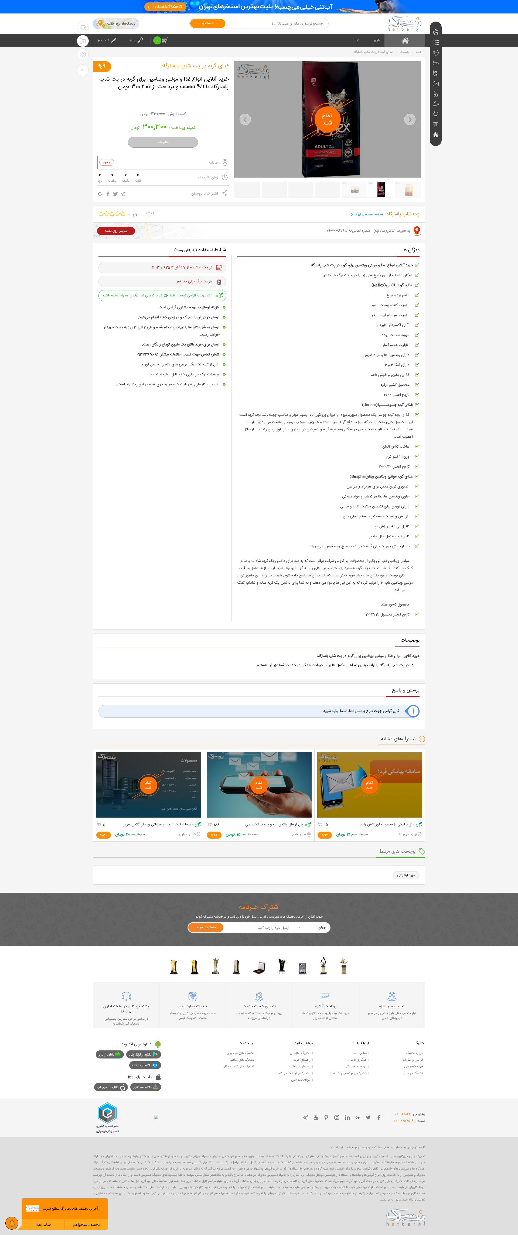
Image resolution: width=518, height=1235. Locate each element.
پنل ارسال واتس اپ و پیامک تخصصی (274, 824)
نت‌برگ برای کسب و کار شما (349, 1073)
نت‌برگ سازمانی (300, 1053)
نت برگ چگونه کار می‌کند (294, 1073)
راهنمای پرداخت (300, 1066)
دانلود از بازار (106, 1054)
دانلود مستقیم (142, 1087)
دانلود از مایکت (142, 1065)
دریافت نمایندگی (356, 1066)
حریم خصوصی (413, 1066)
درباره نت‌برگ (414, 1053)
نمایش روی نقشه (116, 231)
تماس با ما (360, 1053)
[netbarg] (405, 1216)
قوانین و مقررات (413, 1060)
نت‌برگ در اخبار (413, 1073)
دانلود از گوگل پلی (140, 1054)
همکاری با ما (359, 1060)
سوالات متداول (301, 1080)
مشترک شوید (206, 927)
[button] (245, 119)
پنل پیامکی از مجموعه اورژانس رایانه (386, 824)
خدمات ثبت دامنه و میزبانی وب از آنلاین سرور (157, 824)
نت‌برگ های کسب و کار (239, 1066)
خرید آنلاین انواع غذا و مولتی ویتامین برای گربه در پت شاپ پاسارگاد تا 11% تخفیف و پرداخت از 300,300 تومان (164, 83)
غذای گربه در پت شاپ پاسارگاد (195, 66)
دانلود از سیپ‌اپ (107, 1087)
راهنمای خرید (302, 1060)
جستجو (207, 23)
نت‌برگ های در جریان (240, 1053)
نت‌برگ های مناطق (242, 1060)
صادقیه (213, 162)
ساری (377, 40)
